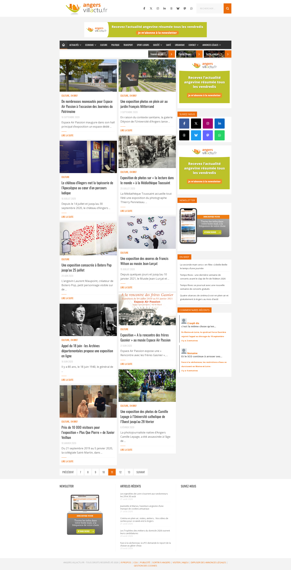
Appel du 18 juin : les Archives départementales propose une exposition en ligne (87, 350)
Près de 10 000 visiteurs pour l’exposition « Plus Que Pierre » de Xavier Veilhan (88, 432)
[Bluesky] (178, 8)
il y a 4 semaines (189, 370)
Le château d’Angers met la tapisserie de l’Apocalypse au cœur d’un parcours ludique (87, 187)
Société (156, 45)
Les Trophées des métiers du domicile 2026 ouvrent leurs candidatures (145, 532)
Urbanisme (180, 45)
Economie (89, 45)
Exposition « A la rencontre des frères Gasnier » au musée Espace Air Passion (145, 337)
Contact (192, 45)
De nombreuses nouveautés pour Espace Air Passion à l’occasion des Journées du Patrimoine (87, 106)
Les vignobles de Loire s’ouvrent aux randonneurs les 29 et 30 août (144, 495)
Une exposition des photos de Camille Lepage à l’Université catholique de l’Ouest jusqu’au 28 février (144, 416)
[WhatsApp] (191, 8)
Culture (103, 45)
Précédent (68, 472)
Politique (115, 45)
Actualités (74, 45)
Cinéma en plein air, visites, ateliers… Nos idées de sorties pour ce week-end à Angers (144, 519)
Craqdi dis (193, 323)
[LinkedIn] (164, 8)
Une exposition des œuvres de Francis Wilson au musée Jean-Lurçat (144, 261)
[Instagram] (157, 8)
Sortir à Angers (161, 562)
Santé (168, 45)
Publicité (145, 562)
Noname (192, 353)
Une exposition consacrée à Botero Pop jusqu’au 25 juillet (86, 267)
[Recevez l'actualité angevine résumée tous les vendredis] (145, 29)
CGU (135, 562)
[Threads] (171, 8)
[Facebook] (144, 8)
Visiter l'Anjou (181, 562)
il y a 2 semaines (189, 340)
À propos (126, 562)
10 (103, 472)
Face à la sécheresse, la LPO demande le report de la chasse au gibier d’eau (145, 544)
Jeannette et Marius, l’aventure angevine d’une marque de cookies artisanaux (142, 507)
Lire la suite (67, 135)
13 (129, 472)
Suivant (140, 472)
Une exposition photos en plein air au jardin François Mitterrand (144, 104)
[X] (151, 8)
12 (120, 472)
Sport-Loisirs (143, 45)
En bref (74, 95)
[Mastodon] (184, 8)
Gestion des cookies (145, 565)
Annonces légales (210, 45)
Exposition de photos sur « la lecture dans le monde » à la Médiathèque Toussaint (147, 180)
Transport (128, 45)
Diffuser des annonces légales (208, 562)
